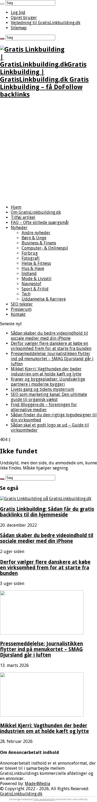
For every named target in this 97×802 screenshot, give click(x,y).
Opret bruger (24, 17)
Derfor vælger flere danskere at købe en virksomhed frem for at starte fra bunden (51, 346)
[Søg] (2, 4)
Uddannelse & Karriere (44, 299)
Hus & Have (33, 268)
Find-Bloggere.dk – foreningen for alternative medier (44, 407)
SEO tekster (22, 304)
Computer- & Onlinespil (45, 248)
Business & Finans (39, 242)
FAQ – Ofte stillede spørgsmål (40, 222)
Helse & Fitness (36, 263)
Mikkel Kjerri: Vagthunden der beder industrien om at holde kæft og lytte (46, 371)
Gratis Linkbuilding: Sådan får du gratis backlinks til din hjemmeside (47, 512)
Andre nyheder (36, 232)
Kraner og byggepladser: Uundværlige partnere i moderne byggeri (48, 382)
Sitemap (19, 27)
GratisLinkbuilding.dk (21, 793)
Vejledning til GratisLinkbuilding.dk (45, 22)
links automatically (44, 799)
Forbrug (30, 253)
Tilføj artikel (23, 217)
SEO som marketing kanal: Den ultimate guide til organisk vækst (49, 397)
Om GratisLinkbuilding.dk (36, 212)
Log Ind (18, 12)
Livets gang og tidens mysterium (42, 389)
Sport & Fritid (35, 288)
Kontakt (18, 314)
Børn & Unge (34, 237)
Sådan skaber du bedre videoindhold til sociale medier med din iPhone (49, 336)
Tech (26, 294)
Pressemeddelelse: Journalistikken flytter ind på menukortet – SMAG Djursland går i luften (52, 358)
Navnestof (31, 283)
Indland (29, 273)
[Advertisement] (48, 152)
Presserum (21, 309)
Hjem (16, 207)
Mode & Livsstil (36, 278)
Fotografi (31, 258)
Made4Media (37, 783)
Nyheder (19, 227)
